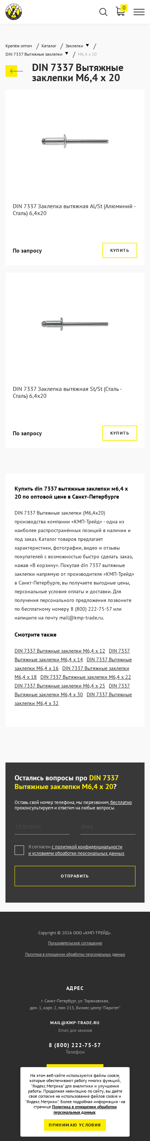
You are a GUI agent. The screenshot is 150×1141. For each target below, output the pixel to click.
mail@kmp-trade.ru (75, 1022)
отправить (75, 876)
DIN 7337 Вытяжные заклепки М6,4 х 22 (85, 677)
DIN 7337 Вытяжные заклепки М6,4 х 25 (60, 685)
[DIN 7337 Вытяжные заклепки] (14, 71)
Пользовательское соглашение (75, 943)
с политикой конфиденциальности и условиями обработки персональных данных (76, 850)
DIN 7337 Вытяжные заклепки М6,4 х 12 (60, 650)
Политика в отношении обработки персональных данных (75, 954)
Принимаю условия (75, 1125)
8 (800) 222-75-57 (75, 1045)
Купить (119, 250)
